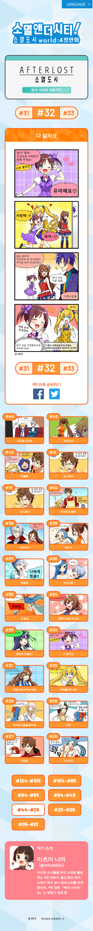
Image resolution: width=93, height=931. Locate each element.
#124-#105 (28, 781)
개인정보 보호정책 (51, 918)
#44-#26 (28, 810)
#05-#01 (28, 824)
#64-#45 (65, 795)
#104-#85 (64, 781)
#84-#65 (28, 795)
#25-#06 (64, 810)
